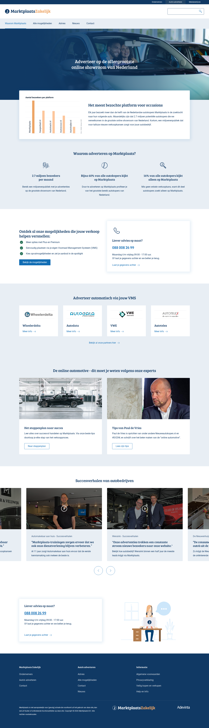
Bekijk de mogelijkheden (35, 262)
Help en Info (142, 691)
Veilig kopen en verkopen (148, 685)
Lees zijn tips (122, 446)
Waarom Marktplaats (15, 23)
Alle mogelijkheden (42, 23)
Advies (62, 23)
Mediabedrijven (195, 2)
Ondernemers (157, 2)
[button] (200, 11)
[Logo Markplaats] (27, 11)
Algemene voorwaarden (148, 674)
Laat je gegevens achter (124, 265)
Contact (90, 23)
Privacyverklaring (145, 680)
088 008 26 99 (35, 612)
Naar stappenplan (37, 446)
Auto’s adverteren (175, 2)
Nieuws (76, 23)
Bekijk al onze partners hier (102, 342)
